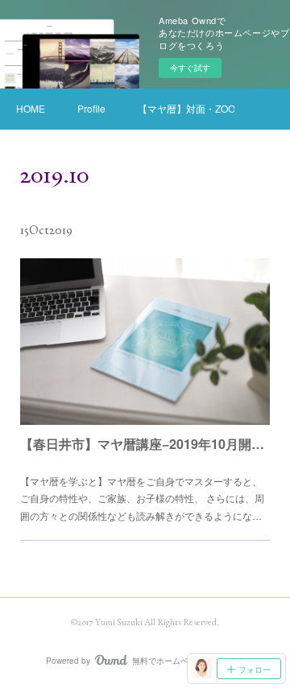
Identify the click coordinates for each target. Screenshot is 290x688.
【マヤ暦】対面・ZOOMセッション (186, 108)
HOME (30, 108)
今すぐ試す (190, 67)
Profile (91, 108)
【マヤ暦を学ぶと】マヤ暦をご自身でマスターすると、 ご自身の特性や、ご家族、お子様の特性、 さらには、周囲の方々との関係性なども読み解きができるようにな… (142, 498)
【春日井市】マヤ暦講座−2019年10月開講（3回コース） (145, 444)
